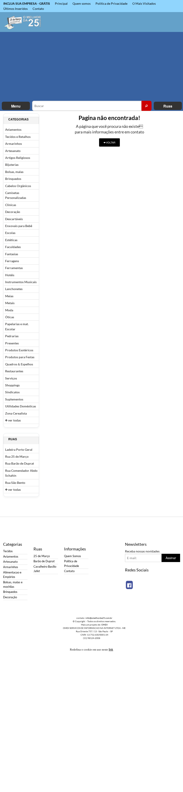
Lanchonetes (14, 289)
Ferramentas (14, 268)
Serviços (11, 378)
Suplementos (14, 399)
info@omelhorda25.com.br (98, 618)
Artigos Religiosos (17, 158)
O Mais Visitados (144, 3)
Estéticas (11, 240)
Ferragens (12, 261)
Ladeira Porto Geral (18, 449)
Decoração (12, 212)
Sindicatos (12, 392)
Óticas (9, 317)
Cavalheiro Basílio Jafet (44, 569)
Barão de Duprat (44, 561)
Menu (16, 106)
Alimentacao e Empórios (12, 575)
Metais (10, 303)
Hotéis (9, 275)
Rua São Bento (15, 482)
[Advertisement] (91, 67)
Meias (9, 296)
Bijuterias (12, 164)
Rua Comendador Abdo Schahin (21, 473)
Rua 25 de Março (17, 456)
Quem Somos (72, 556)
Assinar (171, 558)
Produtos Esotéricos (19, 350)
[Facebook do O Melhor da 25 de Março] (129, 585)
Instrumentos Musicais (21, 282)
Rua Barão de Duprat (19, 463)
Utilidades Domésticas (20, 406)
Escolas (10, 233)
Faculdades (13, 247)
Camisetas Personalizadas (15, 195)
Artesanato (13, 151)
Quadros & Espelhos (19, 364)
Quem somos (82, 3)
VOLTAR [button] (110, 142)
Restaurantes (14, 371)
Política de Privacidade (111, 3)
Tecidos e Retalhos (18, 137)
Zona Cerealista (16, 413)
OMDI (104, 624)
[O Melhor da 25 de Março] (22, 22)
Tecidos (8, 551)
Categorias (18, 119)
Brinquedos (13, 179)
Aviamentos (13, 129)
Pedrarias (12, 336)
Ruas (167, 106)
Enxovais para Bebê (18, 226)
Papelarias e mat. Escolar (17, 326)
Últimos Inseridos (15, 9)
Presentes (12, 343)
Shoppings (12, 385)
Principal (61, 3)
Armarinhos (13, 143)
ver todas (14, 420)
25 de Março (41, 556)
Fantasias (11, 254)
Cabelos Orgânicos (18, 186)
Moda (9, 310)
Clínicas (10, 205)
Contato (38, 9)
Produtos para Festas (19, 357)
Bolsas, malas (14, 172)
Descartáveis (14, 219)
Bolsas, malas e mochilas (13, 584)
